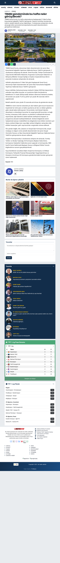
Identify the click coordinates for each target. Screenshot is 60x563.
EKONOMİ (49, 7)
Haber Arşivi (40, 438)
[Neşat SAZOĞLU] (9, 271)
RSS (17, 464)
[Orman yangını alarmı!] (42, 207)
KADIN (7, 452)
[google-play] (33, 458)
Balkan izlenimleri (18, 300)
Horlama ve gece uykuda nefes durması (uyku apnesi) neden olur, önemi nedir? (32, 314)
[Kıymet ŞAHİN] (9, 285)
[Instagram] (16, 441)
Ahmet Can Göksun (18, 305)
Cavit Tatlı (16, 333)
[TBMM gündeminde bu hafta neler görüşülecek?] (30, 48)
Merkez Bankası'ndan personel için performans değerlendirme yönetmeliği (16, 235)
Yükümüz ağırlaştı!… (18, 321)
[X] (14, 441)
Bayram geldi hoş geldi (19, 307)
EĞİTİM (56, 7)
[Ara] (54, 2)
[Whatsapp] (27, 441)
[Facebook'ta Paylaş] (6, 64)
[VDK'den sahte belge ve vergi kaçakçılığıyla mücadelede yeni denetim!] (17, 189)
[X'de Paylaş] (9, 64)
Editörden (16, 326)
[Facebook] (11, 441)
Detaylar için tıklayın (30, 378)
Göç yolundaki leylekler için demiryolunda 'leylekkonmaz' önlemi (42, 235)
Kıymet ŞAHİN (16, 284)
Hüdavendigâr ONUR (19, 291)
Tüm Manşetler (40, 435)
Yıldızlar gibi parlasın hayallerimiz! (22, 286)
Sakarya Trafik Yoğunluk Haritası (45, 432)
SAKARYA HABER (10, 455)
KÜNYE (32, 454)
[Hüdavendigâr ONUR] (9, 292)
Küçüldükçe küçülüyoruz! (20, 328)
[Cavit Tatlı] (9, 334)
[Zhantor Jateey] (9, 171)
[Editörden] (9, 327)
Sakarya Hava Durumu (42, 430)
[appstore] (25, 458)
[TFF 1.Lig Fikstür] (53, 384)
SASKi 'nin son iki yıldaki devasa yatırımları (24, 272)
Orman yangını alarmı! (36, 215)
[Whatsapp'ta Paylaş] (11, 64)
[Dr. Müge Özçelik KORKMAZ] (9, 313)
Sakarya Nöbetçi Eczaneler (43, 429)
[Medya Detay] (29, 3)
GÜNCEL (9, 7)
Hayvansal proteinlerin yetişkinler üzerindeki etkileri (27, 279)
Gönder (9, 257)
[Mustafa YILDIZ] (9, 278)
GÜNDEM (24, 7)
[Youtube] (22, 441)
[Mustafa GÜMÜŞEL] (9, 320)
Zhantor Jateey (18, 170)
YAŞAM (36, 7)
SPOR (30, 7)
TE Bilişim (33, 469)
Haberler (7, 11)
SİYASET (16, 7)
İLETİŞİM (8, 454)
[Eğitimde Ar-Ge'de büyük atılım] (42, 189)
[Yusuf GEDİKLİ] (9, 299)
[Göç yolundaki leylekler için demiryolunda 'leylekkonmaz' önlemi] (42, 226)
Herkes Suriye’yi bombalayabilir (21, 335)
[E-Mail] (15, 174)
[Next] (24, 441)
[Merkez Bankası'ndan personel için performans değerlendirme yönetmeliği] (17, 226)
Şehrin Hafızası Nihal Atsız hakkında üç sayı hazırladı (27, 293)
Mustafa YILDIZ (17, 277)
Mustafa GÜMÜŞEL (18, 319)
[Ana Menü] (5, 2)
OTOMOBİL (33, 452)
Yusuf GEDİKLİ (16, 298)
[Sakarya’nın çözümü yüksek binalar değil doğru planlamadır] (17, 207)
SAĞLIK (42, 7)
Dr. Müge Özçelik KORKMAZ (20, 312)
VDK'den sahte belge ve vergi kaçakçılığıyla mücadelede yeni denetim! (17, 197)
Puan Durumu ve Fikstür (43, 433)
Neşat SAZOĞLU (17, 270)
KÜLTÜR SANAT (35, 449)
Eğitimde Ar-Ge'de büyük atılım (39, 197)
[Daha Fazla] (14, 64)
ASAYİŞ (3, 7)
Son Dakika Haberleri (42, 437)
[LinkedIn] (19, 441)
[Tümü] (53, 266)
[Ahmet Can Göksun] (9, 306)
